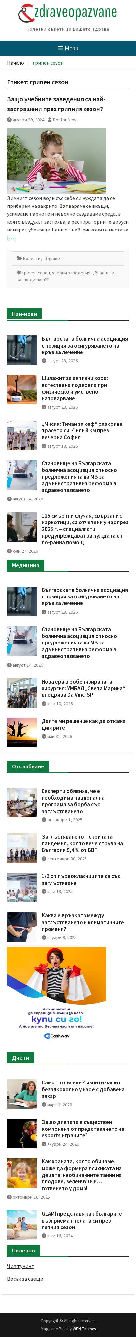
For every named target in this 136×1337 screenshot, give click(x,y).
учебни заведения (71, 273)
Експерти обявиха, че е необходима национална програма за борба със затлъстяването (73, 801)
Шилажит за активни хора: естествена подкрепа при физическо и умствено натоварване (75, 388)
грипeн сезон (36, 273)
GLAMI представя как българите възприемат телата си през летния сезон (82, 1220)
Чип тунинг (20, 1266)
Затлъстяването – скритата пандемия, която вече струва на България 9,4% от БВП (82, 843)
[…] (11, 237)
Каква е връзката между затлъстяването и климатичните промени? (83, 922)
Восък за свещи (25, 1279)
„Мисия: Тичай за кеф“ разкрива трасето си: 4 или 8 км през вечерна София (82, 430)
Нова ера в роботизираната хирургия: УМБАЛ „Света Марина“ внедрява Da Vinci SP (83, 688)
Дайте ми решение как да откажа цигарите (84, 724)
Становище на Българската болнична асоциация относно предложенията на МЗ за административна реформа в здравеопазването (79, 477)
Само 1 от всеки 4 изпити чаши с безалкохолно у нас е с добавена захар (83, 1089)
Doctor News (66, 120)
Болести (32, 258)
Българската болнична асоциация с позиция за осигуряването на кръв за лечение (85, 345)
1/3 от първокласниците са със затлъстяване (81, 879)
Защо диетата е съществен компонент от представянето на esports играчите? (83, 1128)
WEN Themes (84, 1329)
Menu (71, 48)
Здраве (52, 258)
